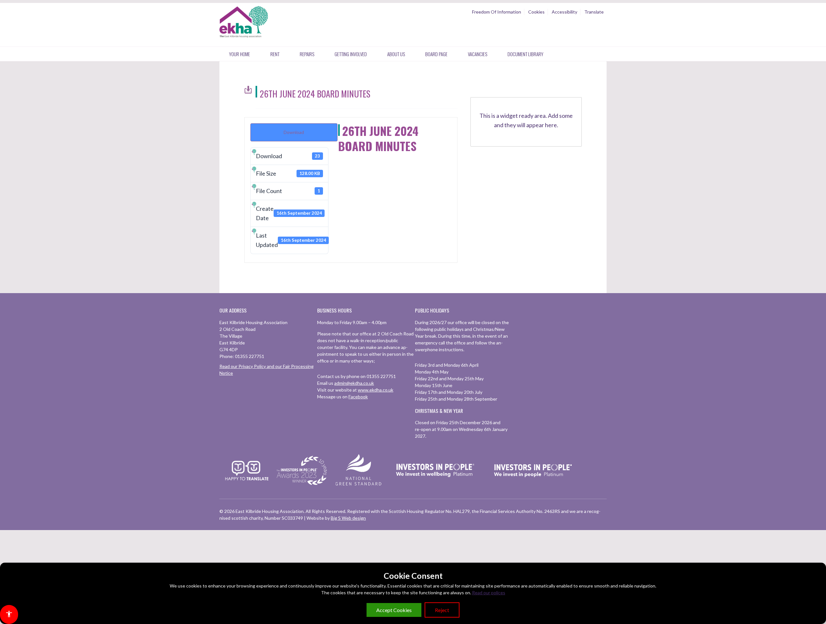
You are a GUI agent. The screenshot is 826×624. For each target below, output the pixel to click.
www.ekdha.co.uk (375, 390)
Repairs (307, 53)
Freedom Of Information (496, 12)
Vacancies (477, 53)
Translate (594, 12)
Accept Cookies (394, 610)
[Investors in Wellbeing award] (435, 485)
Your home (239, 53)
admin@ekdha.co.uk (354, 383)
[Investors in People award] (302, 485)
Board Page (436, 53)
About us (396, 53)
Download (294, 132)
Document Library (525, 53)
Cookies (536, 12)
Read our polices (488, 592)
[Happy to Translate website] (246, 484)
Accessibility (564, 12)
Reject (442, 610)
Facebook (358, 396)
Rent (274, 53)
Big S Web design (348, 518)
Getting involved (351, 53)
